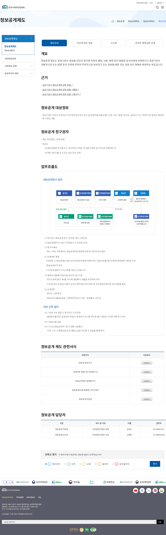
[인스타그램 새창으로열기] (155, 490)
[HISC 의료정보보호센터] (22, 482)
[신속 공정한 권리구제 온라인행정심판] (40, 482)
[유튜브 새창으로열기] (135, 490)
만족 (73, 463)
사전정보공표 (10, 58)
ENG (151, 3)
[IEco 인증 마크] (87, 530)
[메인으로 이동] (13, 7)
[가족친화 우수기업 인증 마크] (81, 530)
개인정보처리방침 (142, 3)
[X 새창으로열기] (148, 490)
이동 (159, 522)
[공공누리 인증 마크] (74, 530)
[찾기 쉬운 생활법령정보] (57, 482)
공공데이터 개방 (12, 73)
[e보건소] (108, 482)
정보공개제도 (134, 21)
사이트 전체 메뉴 (162, 7)
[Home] (114, 21)
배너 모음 (12, 482)
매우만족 (56, 463)
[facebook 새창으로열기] (142, 490)
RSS (39, 497)
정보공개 (120, 21)
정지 (6, 482)
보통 (89, 463)
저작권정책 (19, 497)
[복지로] (91, 482)
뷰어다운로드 (31, 497)
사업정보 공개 (11, 65)
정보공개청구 (9, 50)
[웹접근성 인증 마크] (93, 529)
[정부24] (74, 482)
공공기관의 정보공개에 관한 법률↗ (57, 84)
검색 (157, 7)
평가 (155, 463)
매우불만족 (124, 463)
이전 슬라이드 (3, 482)
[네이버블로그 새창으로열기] (161, 490)
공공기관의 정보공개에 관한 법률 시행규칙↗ (61, 94)
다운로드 (147, 363)
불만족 (105, 463)
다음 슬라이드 (9, 482)
